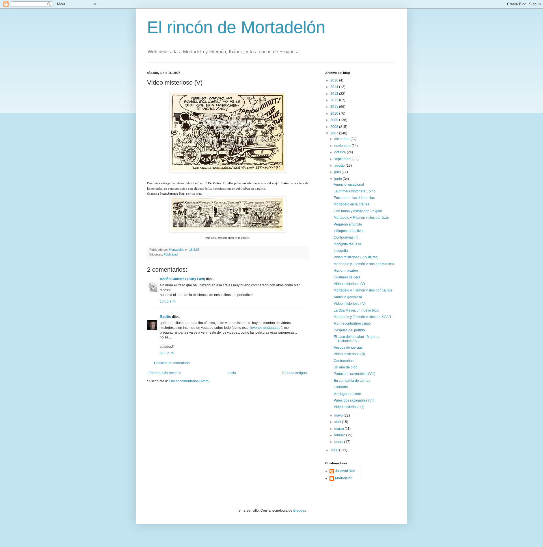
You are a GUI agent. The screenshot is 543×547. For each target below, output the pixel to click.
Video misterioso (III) (349, 354)
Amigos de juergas (348, 347)
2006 (334, 450)
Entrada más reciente (164, 373)
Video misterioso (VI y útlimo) (356, 257)
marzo (339, 429)
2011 (334, 107)
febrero (340, 435)
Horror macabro (346, 271)
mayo (339, 415)
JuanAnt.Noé (345, 471)
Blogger (299, 510)
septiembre (343, 159)
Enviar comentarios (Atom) (189, 381)
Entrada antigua (294, 373)
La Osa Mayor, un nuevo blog (356, 310)
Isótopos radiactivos (349, 231)
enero (339, 442)
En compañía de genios (352, 381)
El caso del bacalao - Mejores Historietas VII (356, 339)
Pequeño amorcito (348, 224)
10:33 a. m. (168, 301)
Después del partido (349, 330)
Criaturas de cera (347, 277)
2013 (334, 94)
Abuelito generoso (348, 297)
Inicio (232, 373)
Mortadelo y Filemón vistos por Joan (361, 218)
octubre (340, 152)
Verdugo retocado (347, 394)
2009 (334, 120)
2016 (334, 80)
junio (338, 179)
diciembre (342, 139)
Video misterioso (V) (349, 284)
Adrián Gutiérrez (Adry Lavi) (182, 279)
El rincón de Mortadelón (236, 27)
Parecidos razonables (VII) (354, 400)
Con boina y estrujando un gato (358, 211)
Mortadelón (344, 478)
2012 (334, 100)
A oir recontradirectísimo (352, 323)
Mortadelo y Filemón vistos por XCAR (362, 317)
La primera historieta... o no (355, 191)
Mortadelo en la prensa (351, 204)
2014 (334, 87)
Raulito (165, 317)
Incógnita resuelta (347, 244)
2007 (334, 133)
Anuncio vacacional (349, 184)
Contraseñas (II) (346, 237)
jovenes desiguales (265, 328)
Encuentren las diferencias (354, 198)
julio (338, 172)
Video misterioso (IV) (350, 304)
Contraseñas (344, 361)
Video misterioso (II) (349, 407)
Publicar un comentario (172, 363)
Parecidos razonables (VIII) (354, 374)
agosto (340, 166)
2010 (334, 113)
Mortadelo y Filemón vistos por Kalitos (363, 290)
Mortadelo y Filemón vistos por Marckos (364, 264)
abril (338, 422)
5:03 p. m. (167, 353)
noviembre (343, 146)
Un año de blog (345, 367)
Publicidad (171, 254)
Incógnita (341, 251)
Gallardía (341, 387)
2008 (334, 127)
